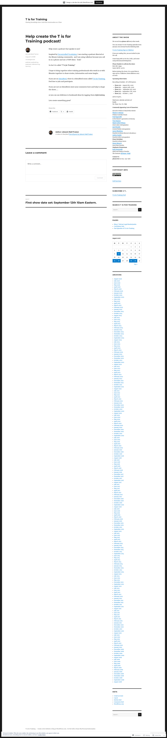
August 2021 (118, 389)
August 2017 (118, 482)
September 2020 (119, 411)
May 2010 (117, 639)
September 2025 (119, 297)
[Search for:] (125, 210)
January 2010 (118, 647)
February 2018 (118, 470)
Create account (118, 696)
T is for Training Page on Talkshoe (123, 50)
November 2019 (119, 431)
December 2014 (119, 547)
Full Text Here (116, 181)
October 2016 (118, 503)
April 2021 (117, 397)
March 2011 (117, 619)
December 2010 (119, 625)
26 (119, 261)
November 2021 (119, 383)
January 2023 (118, 354)
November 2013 (119, 568)
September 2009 (119, 655)
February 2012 (118, 596)
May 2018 (117, 464)
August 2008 (118, 682)
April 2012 (117, 592)
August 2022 (118, 364)
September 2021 (119, 387)
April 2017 (117, 490)
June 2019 (117, 440)
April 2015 (117, 539)
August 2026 (118, 279)
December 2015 (119, 523)
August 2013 (117, 574)
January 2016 (118, 521)
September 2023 (119, 338)
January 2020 (118, 427)
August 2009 (118, 657)
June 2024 (117, 319)
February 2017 (118, 494)
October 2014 (118, 551)
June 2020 (117, 417)
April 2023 (117, 348)
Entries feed (117, 700)
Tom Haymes (116, 121)
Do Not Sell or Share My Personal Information (81, 729)
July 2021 (117, 391)
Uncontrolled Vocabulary (67, 54)
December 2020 (119, 405)
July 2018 (117, 460)
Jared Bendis (116, 127)
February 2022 (118, 376)
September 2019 (119, 435)
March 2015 (117, 541)
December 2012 (119, 582)
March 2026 (118, 289)
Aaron (114, 131)
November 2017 (119, 476)
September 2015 (119, 529)
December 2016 (119, 499)
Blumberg (119, 131)
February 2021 (118, 401)
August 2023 (118, 340)
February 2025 (118, 307)
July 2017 (117, 484)
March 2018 (117, 468)
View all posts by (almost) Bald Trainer (81, 134)
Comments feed (119, 702)
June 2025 (117, 299)
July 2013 (116, 576)
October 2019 (118, 433)
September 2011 (119, 606)
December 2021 (119, 381)
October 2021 (118, 385)
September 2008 (119, 680)
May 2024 (117, 321)
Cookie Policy (42, 735)
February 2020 (118, 425)
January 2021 (118, 403)
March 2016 (117, 517)
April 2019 (117, 444)
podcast (28, 62)
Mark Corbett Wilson (118, 123)
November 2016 (119, 501)
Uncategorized (30, 59)
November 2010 (119, 627)
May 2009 (117, 663)
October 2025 (118, 295)
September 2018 (119, 456)
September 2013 (119, 572)
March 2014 (117, 562)
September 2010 (119, 631)
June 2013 (117, 578)
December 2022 (119, 356)
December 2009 (119, 649)
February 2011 (118, 621)
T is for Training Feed (119, 195)
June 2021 (117, 393)
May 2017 (117, 488)
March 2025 (117, 305)
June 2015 (117, 535)
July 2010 (117, 635)
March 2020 (117, 423)
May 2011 (117, 615)
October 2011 (118, 604)
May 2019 (117, 442)
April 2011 (117, 617)
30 (135, 261)
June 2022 (117, 368)
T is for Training (36, 19)
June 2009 (117, 661)
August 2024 (118, 315)
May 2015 (117, 537)
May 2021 (117, 395)
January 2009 (118, 672)
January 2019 (118, 450)
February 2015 (118, 543)
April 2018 (117, 466)
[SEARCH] (139, 209)
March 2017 (117, 492)
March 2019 (117, 446)
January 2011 (118, 623)
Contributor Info (119, 226)
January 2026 (118, 293)
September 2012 (119, 584)
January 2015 (118, 545)
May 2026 (117, 285)
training (28, 66)
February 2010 (118, 645)
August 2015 (118, 531)
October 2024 (118, 313)
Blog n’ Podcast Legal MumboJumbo (125, 224)
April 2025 (117, 303)
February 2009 (118, 670)
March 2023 (117, 350)
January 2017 (118, 497)
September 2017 (119, 480)
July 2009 (117, 659)
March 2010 (117, 643)
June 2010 (117, 637)
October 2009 (118, 653)
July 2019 (117, 437)
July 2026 (117, 281)
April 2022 (117, 372)
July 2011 (116, 611)
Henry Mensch (117, 143)
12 (118, 254)
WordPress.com (119, 704)
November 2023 (119, 334)
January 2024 (118, 330)
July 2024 (117, 317)
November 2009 (119, 651)
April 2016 (117, 515)
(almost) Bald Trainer (32, 54)
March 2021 (117, 399)
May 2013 (117, 580)
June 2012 (117, 590)
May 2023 (117, 346)
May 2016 (117, 513)
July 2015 (117, 533)
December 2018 (119, 452)
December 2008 (119, 674)
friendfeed (63, 79)
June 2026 (117, 283)
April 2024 (117, 324)
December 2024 (119, 311)
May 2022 (117, 370)
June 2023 (117, 344)
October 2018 (118, 454)
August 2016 (118, 507)
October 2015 (118, 527)
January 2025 (118, 309)
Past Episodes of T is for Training (124, 228)
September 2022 (119, 362)
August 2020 (118, 413)
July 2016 (117, 509)
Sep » (135, 264)
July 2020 (117, 415)
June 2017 (117, 486)
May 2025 (117, 301)
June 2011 (117, 613)
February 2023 (118, 352)
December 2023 (119, 332)
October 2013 (118, 570)
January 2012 (118, 598)
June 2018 (117, 462)
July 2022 (117, 366)
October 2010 (118, 629)
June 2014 (117, 556)
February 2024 (118, 328)
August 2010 (118, 633)
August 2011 (117, 608)
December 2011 (118, 600)
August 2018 (118, 458)
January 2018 (118, 472)
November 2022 (119, 358)
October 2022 (118, 360)
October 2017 (118, 478)
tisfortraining (36, 64)
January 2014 (118, 566)
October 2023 (118, 336)
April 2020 (117, 421)
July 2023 (117, 342)
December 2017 (119, 474)
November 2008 (119, 676)
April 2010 (117, 641)
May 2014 (117, 558)
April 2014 (117, 560)
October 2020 (118, 409)
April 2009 (117, 665)
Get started (99, 2)
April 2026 (117, 287)
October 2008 (118, 678)
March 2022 (117, 374)
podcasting (34, 62)
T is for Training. (99, 79)
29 (131, 261)
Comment (100, 178)
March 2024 (117, 326)
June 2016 (117, 511)
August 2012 (118, 586)
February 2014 (118, 564)
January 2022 (118, 378)
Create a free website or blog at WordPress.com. (52, 729)
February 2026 (118, 291)
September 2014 (119, 554)
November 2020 (119, 407)
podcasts (28, 64)
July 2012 (117, 588)
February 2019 (118, 448)
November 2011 (118, 602)
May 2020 (117, 419)
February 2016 (118, 519)
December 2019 (119, 429)
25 (114, 261)
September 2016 (119, 505)
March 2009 (118, 668)
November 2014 (119, 549)
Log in (116, 698)
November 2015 (119, 525)
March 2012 (117, 594)
